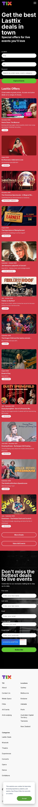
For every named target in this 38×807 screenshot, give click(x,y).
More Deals (19, 535)
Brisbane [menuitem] (24, 699)
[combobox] (19, 55)
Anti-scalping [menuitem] (7, 715)
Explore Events (19, 81)
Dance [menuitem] (4, 770)
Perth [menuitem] (23, 710)
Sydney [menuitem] (23, 688)
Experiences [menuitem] (6, 754)
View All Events (19, 543)
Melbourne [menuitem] (25, 693)
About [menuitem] (4, 688)
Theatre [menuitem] (5, 748)
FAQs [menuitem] (4, 704)
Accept (24, 798)
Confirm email (6, 621)
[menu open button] (35, 3)
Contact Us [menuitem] (6, 693)
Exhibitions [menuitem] (6, 775)
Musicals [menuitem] (5, 743)
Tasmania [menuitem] (24, 721)
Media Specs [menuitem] (6, 699)
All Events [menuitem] (5, 710)
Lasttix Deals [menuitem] (6, 737)
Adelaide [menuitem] (24, 704)
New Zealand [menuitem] (25, 726)
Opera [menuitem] (4, 764)
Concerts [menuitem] (5, 759)
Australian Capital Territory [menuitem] (27, 716)
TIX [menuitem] (3, 683)
